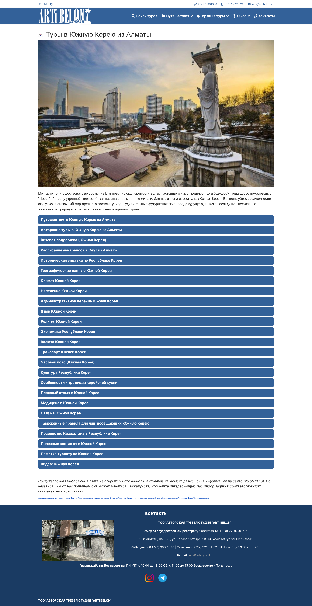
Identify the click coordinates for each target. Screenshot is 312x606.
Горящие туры (212, 16)
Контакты (266, 16)
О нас (241, 16)
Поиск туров (146, 16)
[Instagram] (40, 4)
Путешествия (177, 16)
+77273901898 (207, 4)
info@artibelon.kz (263, 4)
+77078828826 (234, 4)
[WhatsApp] (45, 4)
